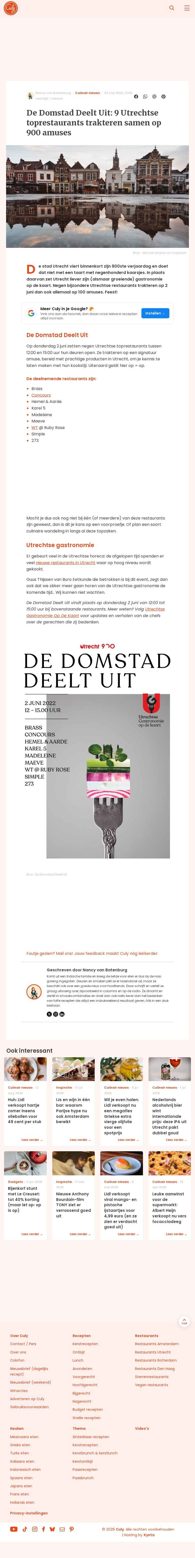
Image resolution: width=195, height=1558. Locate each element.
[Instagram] (55, 1014)
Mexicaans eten (24, 1436)
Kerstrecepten (85, 1343)
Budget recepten (88, 1409)
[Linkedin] (61, 1014)
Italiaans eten (22, 1461)
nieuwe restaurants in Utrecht (65, 563)
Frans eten (19, 1494)
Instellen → (155, 313)
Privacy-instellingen (29, 1513)
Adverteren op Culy (27, 1398)
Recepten (82, 1335)
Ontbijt (79, 1352)
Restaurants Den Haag (155, 1368)
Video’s (142, 1428)
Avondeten (82, 1368)
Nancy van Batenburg (53, 93)
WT (34, 428)
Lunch (78, 1360)
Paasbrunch (83, 1477)
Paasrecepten (85, 1469)
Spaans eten (21, 1477)
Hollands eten (22, 1502)
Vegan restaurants (151, 1384)
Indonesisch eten (25, 1469)
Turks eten (19, 1453)
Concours (41, 395)
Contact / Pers (23, 1343)
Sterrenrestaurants (152, 1376)
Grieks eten (20, 1445)
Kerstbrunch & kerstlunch (95, 1453)
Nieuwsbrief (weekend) (30, 1382)
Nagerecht (82, 1401)
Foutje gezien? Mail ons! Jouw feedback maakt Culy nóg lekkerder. (92, 953)
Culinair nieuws (87, 93)
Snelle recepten (87, 1417)
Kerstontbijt (83, 1461)
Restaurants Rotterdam (156, 1360)
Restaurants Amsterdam (157, 1343)
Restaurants (146, 1335)
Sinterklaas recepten (91, 1436)
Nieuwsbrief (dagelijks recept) (29, 1371)
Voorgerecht (84, 1376)
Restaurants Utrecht (153, 1352)
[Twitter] (49, 1014)
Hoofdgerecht (85, 1384)
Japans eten (21, 1486)
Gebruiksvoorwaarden (29, 1406)
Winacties (19, 1390)
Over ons (18, 1352)
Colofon (17, 1360)
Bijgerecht (81, 1393)
